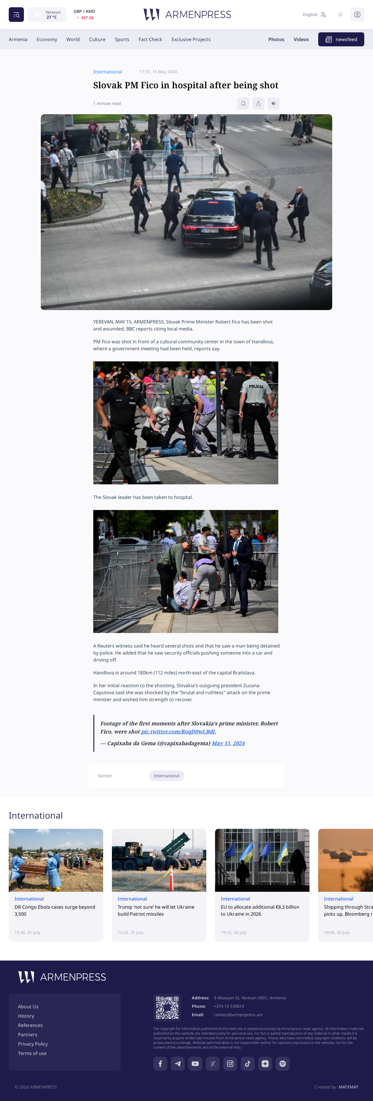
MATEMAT (348, 1087)
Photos (276, 39)
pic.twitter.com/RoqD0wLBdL (178, 731)
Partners (27, 1034)
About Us (28, 1006)
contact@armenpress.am (238, 1014)
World (73, 39)
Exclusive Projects (191, 39)
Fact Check (150, 39)
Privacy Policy (33, 1044)
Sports (122, 39)
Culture (97, 39)
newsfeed (346, 39)
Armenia (18, 39)
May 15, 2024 (228, 743)
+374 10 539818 (229, 1006)
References (30, 1025)
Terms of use (32, 1053)
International (167, 775)
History (26, 1016)
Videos (301, 39)
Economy (47, 39)
